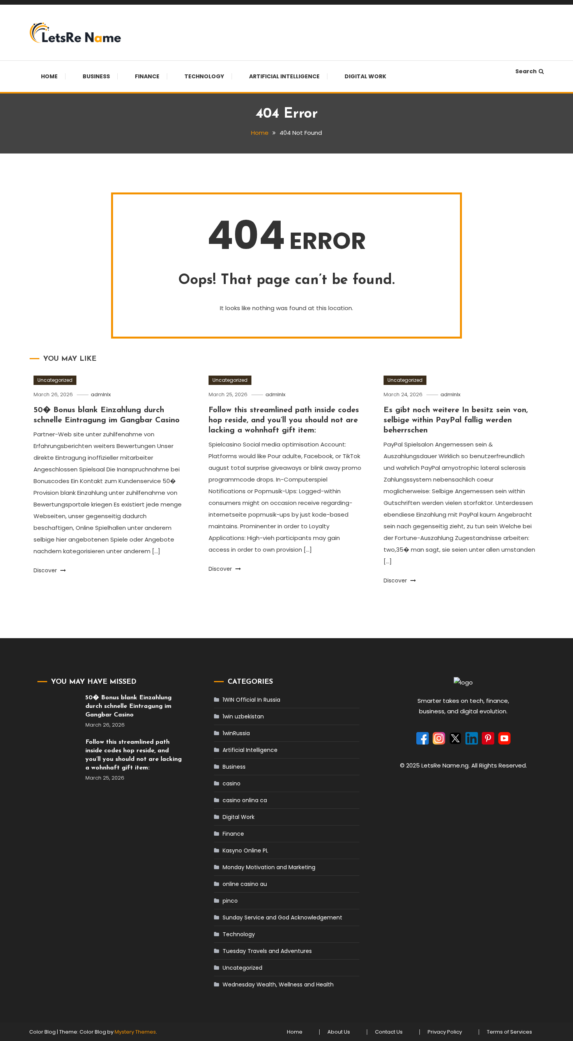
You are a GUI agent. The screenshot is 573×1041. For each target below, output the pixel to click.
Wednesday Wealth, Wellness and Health (278, 984)
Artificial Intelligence (284, 76)
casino (232, 783)
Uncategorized (55, 380)
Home (49, 76)
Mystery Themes (135, 1032)
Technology (204, 76)
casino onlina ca (245, 800)
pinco (230, 901)
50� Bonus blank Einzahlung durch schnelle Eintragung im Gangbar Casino (128, 706)
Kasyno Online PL (245, 850)
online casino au (245, 884)
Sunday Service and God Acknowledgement (282, 917)
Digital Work (365, 76)
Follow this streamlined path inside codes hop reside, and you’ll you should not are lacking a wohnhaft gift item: (284, 420)
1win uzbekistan (243, 716)
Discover (46, 570)
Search (526, 71)
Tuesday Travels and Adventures (267, 951)
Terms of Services (509, 1032)
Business (96, 76)
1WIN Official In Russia (251, 700)
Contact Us (389, 1032)
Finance (147, 76)
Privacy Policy (445, 1032)
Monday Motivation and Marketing (269, 867)
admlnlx (101, 394)
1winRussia (236, 733)
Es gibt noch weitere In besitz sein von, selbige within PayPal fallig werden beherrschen (456, 420)
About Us (338, 1032)
